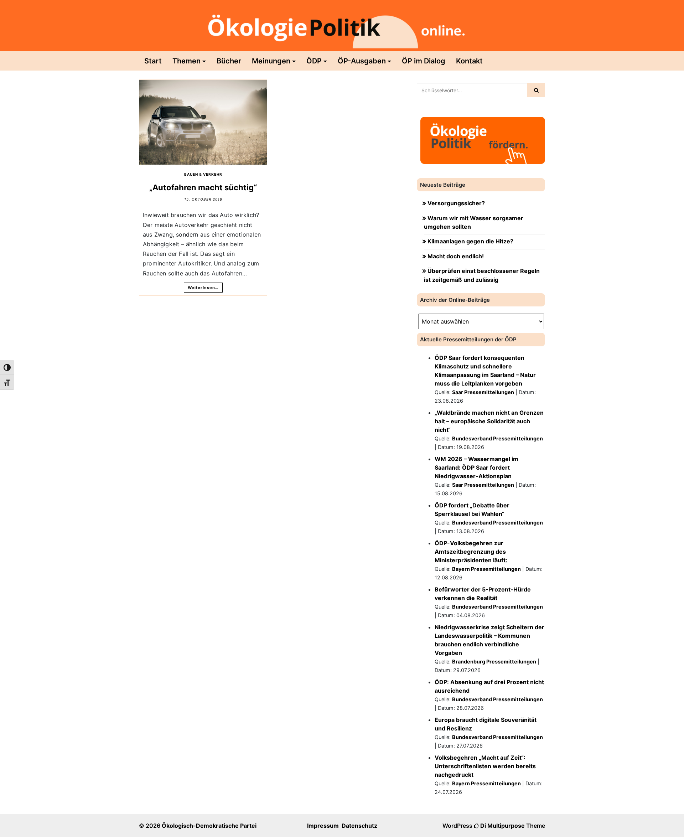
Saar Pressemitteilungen (483, 392)
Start (153, 61)
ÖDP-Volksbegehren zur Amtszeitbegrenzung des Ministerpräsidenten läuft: (471, 551)
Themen (186, 61)
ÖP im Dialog (423, 61)
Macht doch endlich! (456, 256)
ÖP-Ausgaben (362, 61)
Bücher (229, 61)
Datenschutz (359, 825)
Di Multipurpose (502, 825)
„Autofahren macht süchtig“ (203, 187)
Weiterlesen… (203, 287)
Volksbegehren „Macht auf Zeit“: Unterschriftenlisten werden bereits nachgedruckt (485, 766)
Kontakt (469, 61)
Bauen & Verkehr (203, 174)
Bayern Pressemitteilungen (486, 569)
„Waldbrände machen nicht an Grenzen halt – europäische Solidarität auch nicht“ (489, 421)
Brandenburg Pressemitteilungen (494, 661)
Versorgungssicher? (456, 203)
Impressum (323, 825)
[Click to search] (536, 90)
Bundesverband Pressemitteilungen (497, 438)
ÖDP (314, 61)
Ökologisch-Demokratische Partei (209, 825)
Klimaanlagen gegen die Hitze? (470, 241)
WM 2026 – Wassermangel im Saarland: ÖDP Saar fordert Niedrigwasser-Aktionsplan (476, 467)
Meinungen (271, 61)
